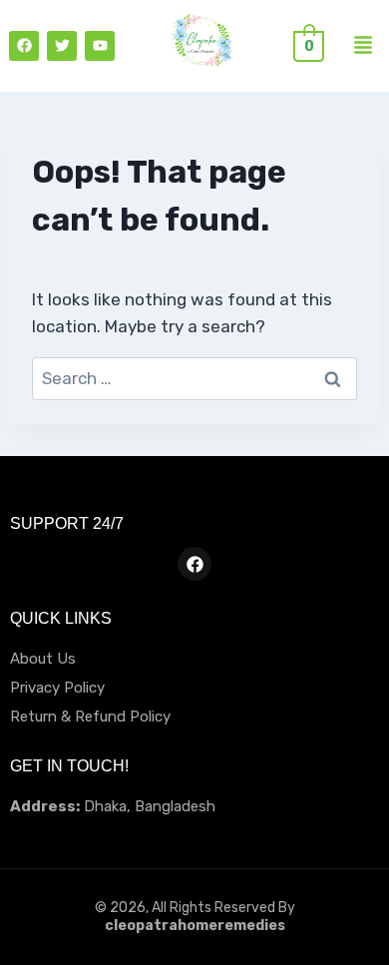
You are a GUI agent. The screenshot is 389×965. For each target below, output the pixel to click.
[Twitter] (62, 46)
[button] (363, 46)
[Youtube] (100, 46)
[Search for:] (194, 378)
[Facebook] (24, 46)
